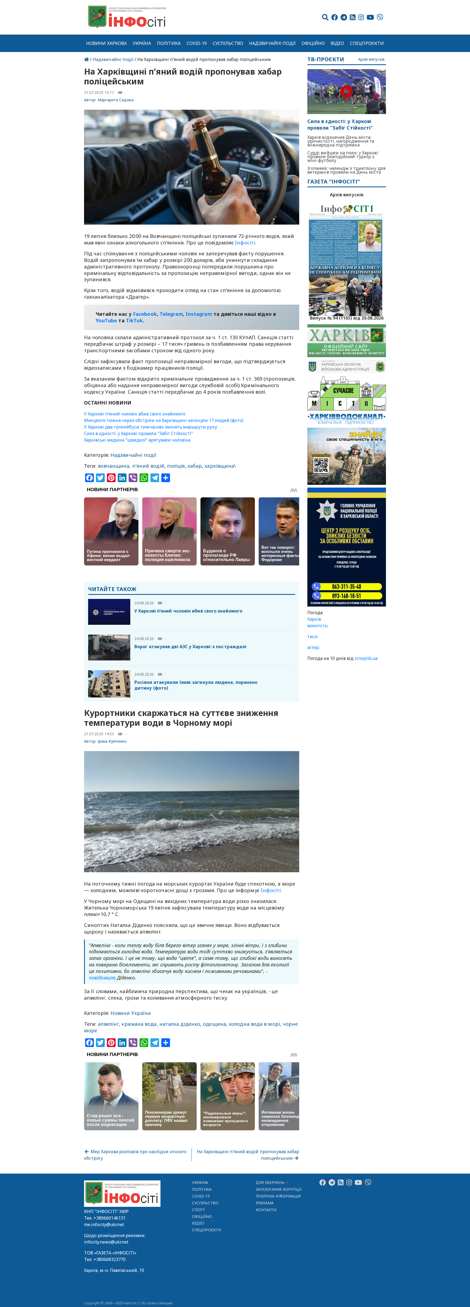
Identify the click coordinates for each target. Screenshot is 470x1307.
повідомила (102, 977)
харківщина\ (220, 466)
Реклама (265, 1202)
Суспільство (228, 43)
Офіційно (313, 43)
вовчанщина (113, 466)
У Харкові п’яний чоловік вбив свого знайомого (134, 414)
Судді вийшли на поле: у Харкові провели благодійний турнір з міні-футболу (342, 156)
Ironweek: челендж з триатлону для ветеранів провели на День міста (346, 170)
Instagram (199, 314)
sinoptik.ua (366, 658)
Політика (169, 43)
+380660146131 (110, 1218)
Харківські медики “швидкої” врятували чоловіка (137, 440)
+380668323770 (110, 1259)
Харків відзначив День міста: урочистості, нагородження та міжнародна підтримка (340, 141)
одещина (214, 1024)
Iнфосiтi (245, 242)
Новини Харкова (106, 43)
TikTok (134, 320)
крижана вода (139, 1024)
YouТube (106, 320)
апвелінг (108, 1024)
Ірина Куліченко (112, 741)
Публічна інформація (278, 1196)
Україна (142, 43)
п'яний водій (148, 466)
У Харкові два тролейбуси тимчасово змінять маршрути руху (150, 427)
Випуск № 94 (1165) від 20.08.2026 (347, 317)
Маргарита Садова (116, 99)
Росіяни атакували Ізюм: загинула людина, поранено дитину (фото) (195, 685)
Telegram (171, 314)
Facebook (145, 314)
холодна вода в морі (254, 1024)
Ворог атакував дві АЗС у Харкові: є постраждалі (190, 647)
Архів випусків (371, 59)
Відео (337, 43)
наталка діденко (179, 1024)
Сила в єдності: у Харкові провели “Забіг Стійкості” (138, 433)
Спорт (198, 1209)
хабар (195, 466)
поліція (176, 466)
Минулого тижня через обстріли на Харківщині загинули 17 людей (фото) (163, 420)
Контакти (266, 1209)
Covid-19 (197, 43)
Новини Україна (130, 1013)
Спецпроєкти (367, 43)
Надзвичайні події (272, 43)
